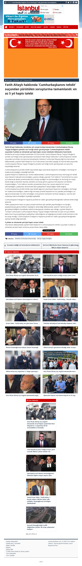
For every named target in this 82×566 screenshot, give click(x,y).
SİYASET (11, 27)
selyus (41, 561)
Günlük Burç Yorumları (13, 543)
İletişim (56, 9)
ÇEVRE (46, 27)
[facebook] (66, 2)
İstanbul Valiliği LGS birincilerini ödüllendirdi (23, 245)
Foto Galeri (58, 12)
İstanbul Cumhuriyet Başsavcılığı (25, 238)
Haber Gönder (10, 545)
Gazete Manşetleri (12, 541)
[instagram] (73, 2)
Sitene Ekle (9, 549)
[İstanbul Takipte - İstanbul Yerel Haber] (28, 9)
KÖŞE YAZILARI (10, 31)
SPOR (27, 27)
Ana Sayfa (45, 9)
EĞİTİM (65, 27)
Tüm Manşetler (11, 553)
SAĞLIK (59, 27)
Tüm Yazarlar (10, 555)
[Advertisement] (41, 63)
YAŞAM (52, 27)
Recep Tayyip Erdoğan (44, 238)
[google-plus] (71, 2)
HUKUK (17, 80)
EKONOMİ (19, 27)
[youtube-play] (76, 2)
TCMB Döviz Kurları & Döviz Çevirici (17, 551)
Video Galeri (45, 12)
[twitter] (68, 2)
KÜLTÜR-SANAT (36, 27)
